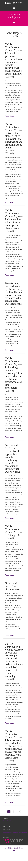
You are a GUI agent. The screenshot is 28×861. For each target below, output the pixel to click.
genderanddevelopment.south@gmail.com (15, 832)
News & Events (9, 848)
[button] (14, 22)
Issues (18, 847)
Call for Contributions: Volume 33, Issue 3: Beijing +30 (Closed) (14, 532)
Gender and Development (14, 15)
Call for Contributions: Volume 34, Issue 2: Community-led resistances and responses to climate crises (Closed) (14, 220)
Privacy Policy (18, 848)
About (13, 847)
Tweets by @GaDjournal (9, 820)
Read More (9, 116)
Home (9, 847)
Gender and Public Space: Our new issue (12, 586)
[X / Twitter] (14, 8)
